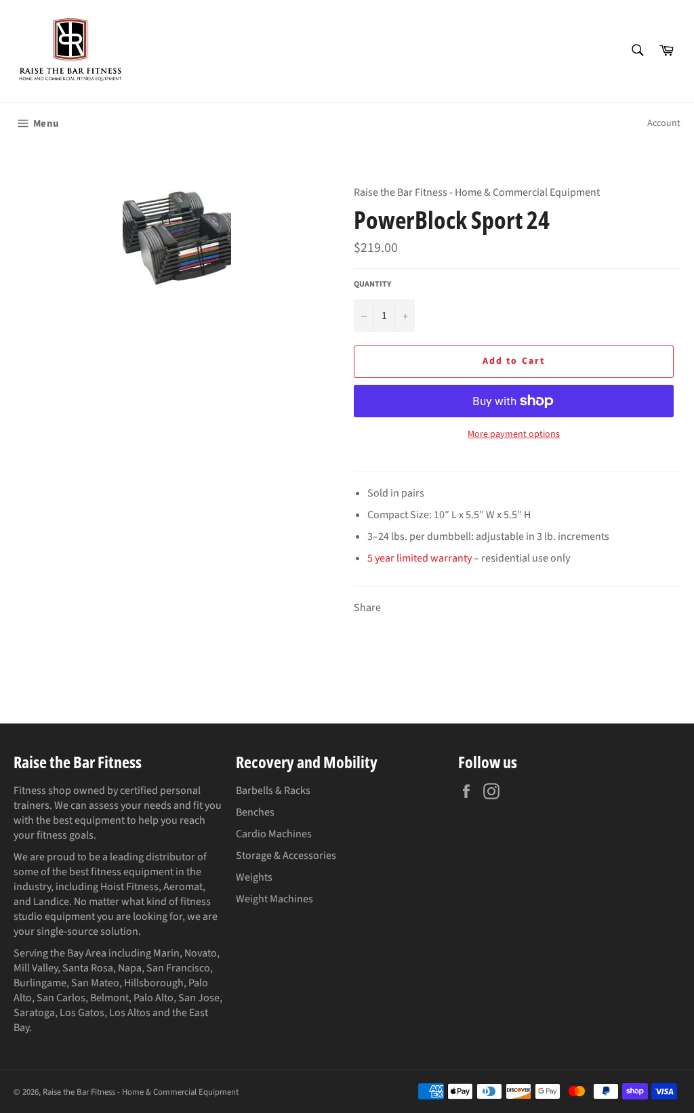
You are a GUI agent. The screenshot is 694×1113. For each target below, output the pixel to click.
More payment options (514, 434)
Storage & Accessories (286, 855)
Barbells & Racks (273, 790)
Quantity (372, 284)
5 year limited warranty (419, 558)
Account (663, 123)
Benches (255, 812)
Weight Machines (274, 898)
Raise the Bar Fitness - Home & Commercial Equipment (141, 1092)
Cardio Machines (274, 833)
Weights (254, 877)
